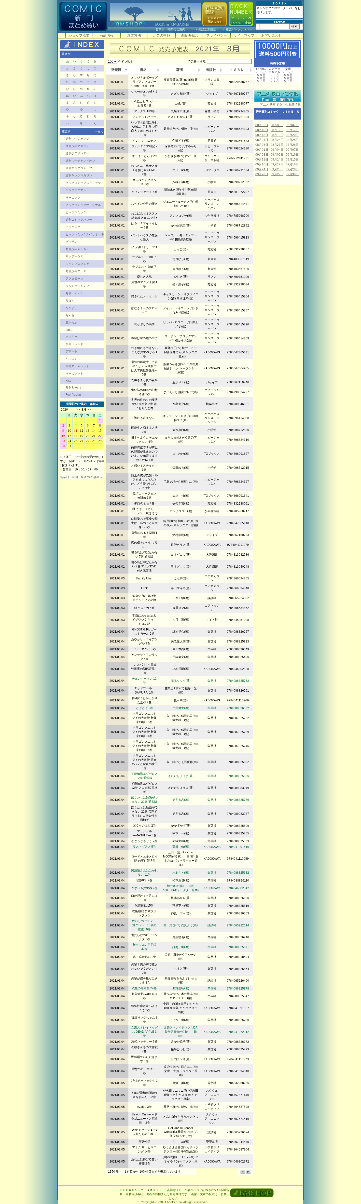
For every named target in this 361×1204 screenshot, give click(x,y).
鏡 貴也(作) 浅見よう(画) (181, 925)
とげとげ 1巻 (144, 708)
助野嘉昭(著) (180, 988)
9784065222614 (238, 925)
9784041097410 (238, 847)
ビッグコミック (76, 212)
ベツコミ (71, 359)
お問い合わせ (271, 35)
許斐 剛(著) (180, 947)
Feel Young (73, 394)
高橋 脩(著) (180, 846)
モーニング (73, 197)
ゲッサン (71, 241)
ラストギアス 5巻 (144, 846)
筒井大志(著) (180, 800)
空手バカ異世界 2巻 (144, 888)
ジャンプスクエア (77, 264)
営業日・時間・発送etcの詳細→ (81, 477)
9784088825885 (238, 776)
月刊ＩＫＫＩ (74, 293)
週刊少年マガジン (77, 146)
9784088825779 (238, 800)
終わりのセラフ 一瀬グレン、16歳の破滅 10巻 (144, 925)
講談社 (212, 925)
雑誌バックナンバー (239, 29)
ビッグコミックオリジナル (83, 205)
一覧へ (99, 131)
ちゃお (70, 315)
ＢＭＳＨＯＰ (155, 1190)
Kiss (68, 380)
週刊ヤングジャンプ (79, 168)
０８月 (261, 78)
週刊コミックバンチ (79, 219)
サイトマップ (244, 35)
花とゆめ (71, 322)
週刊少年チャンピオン (80, 160)
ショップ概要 (79, 35)
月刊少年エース (76, 271)
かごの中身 (161, 35)
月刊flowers (73, 387)
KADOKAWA (212, 847)
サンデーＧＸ (74, 256)
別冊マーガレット (77, 366)
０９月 (261, 75)
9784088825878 (238, 988)
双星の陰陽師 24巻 (144, 988)
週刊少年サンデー (77, 153)
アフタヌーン (74, 278)
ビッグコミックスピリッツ (83, 183)
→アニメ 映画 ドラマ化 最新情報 (277, 104)
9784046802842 (238, 888)
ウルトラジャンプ (77, 286)
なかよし (71, 308)
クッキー (71, 336)
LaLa (69, 330)
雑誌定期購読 (207, 29)
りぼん (70, 300)
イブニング (73, 227)
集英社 (212, 680)
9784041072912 (238, 1032)
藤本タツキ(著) (181, 680)
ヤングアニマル (76, 190)
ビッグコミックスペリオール (85, 234)
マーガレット (74, 373)
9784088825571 (238, 947)
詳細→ (94, 404)
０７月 (261, 80)
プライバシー (216, 35)
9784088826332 (238, 708)
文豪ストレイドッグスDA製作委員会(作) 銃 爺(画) (180, 1032)
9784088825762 (238, 680)
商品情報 (106, 35)
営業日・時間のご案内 (175, 29)
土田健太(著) (180, 708)
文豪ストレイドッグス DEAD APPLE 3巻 (144, 1032)
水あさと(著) (180, 872)
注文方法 (134, 35)
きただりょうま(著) (181, 776)
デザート (71, 351)
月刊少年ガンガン (77, 249)
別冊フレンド (74, 344)
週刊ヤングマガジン (79, 175)
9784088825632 (238, 872)
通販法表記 (189, 35)
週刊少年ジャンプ (77, 138)
